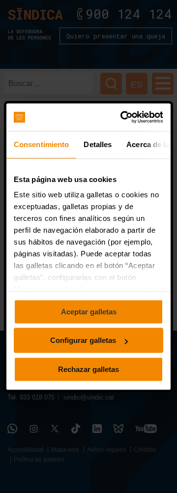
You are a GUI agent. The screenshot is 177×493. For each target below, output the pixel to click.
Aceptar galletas (89, 312)
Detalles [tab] (98, 144)
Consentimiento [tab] (41, 144)
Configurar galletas (83, 340)
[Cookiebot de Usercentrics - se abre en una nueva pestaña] (123, 117)
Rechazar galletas (88, 369)
